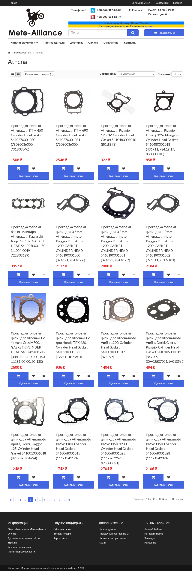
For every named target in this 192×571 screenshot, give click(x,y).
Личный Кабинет (153, 529)
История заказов (153, 533)
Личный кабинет (141, 3)
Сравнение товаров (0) (39, 74)
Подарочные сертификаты (113, 533)
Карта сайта (60, 538)
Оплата (93, 42)
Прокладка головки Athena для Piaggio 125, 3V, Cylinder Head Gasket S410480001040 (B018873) (118, 135)
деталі (149, 25)
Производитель (23, 52)
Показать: (164, 74)
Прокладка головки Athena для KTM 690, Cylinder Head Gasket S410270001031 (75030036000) (72, 135)
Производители (54, 42)
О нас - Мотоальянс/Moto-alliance (27, 529)
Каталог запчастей (23, 42)
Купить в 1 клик (28, 175)
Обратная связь (62, 529)
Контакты (130, 42)
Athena (39, 52)
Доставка (76, 42)
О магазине (111, 42)
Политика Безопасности (21, 551)
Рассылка (150, 542)
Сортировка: (108, 73)
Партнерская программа (112, 538)
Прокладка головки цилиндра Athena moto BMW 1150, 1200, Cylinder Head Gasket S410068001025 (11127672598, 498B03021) (118, 448)
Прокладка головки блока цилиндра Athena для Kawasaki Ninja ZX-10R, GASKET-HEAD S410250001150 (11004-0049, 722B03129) (28, 241)
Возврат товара (62, 533)
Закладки (149, 538)
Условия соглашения (19, 547)
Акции (102, 542)
